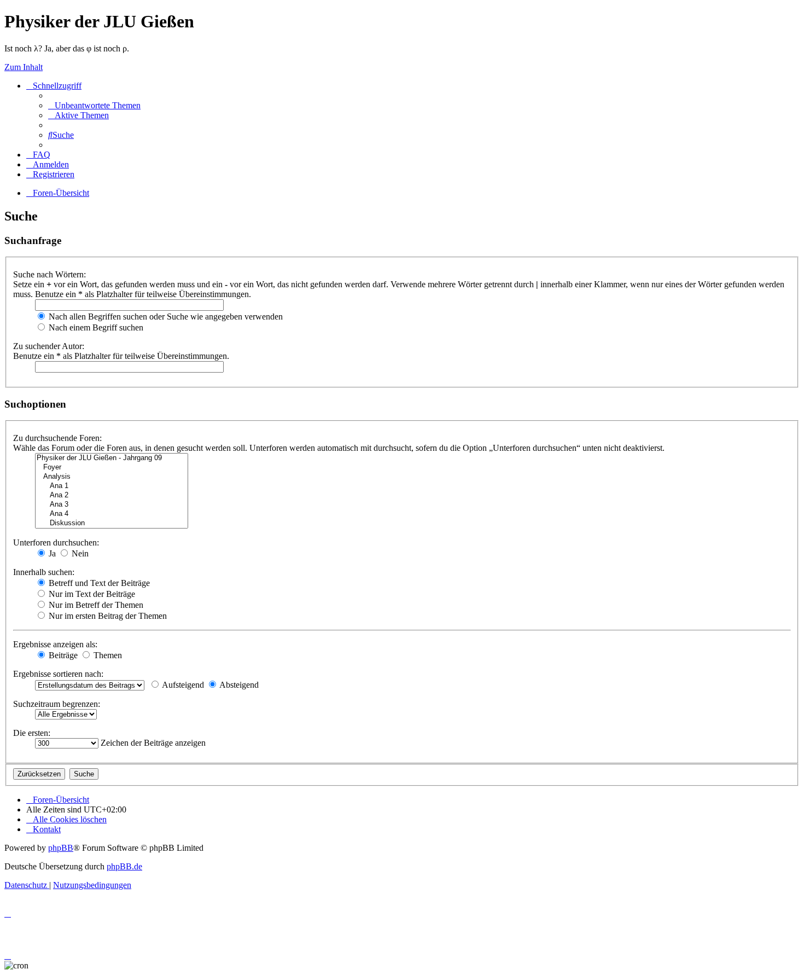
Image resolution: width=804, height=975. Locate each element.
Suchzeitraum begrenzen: (56, 704)
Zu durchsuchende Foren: (57, 438)
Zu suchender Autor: (48, 346)
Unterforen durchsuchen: (56, 542)
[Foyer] (112, 467)
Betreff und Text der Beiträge (98, 583)
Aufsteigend (182, 684)
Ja (51, 553)
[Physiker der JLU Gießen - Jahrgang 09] (112, 458)
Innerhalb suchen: (43, 572)
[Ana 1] (112, 486)
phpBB (60, 847)
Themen (106, 655)
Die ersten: (31, 733)
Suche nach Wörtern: (49, 274)
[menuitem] (94, 105)
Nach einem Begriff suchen (94, 327)
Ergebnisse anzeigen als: (55, 644)
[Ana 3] (112, 504)
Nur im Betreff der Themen (94, 605)
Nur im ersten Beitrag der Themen (106, 615)
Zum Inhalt (23, 67)
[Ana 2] (112, 495)
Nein (79, 553)
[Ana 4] (112, 514)
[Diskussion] (112, 523)
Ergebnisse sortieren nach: (58, 673)
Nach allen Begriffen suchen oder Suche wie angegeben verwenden (164, 316)
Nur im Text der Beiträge (90, 594)
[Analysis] (112, 476)
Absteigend (238, 684)
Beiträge (62, 655)
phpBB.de (124, 866)
